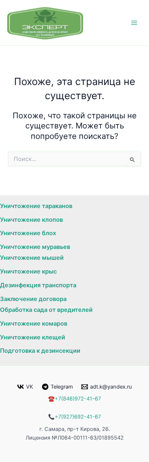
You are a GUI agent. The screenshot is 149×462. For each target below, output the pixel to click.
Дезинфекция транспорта (38, 285)
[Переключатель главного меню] (134, 22)
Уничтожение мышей (32, 257)
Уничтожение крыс (28, 271)
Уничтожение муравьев (35, 246)
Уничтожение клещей (32, 337)
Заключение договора (33, 298)
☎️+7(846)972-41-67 (74, 398)
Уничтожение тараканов (36, 205)
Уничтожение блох (28, 233)
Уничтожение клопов (31, 219)
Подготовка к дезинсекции (40, 350)
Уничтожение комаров (33, 323)
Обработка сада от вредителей (46, 309)
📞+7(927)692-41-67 (74, 417)
